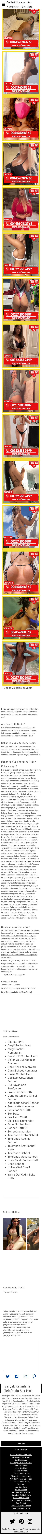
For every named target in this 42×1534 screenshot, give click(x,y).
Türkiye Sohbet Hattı (21, 1508)
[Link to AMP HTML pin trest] (34, 1377)
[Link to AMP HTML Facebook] (17, 1377)
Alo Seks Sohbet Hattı (21, 1492)
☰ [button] (3, 4)
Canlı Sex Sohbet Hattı (21, 1495)
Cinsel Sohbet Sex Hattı (21, 1476)
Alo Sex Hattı (21, 1487)
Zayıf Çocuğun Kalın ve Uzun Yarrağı (16, 992)
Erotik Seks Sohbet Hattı (21, 1500)
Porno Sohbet (21, 1489)
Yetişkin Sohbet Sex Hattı (21, 1479)
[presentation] (35, 1234)
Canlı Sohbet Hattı (21, 1498)
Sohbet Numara (21, 1471)
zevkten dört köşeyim (10, 984)
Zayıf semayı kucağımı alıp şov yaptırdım (18, 988)
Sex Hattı (21, 1484)
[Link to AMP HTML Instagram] (25, 1377)
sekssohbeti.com (21, 1532)
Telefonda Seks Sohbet (21, 1506)
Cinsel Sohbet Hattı (21, 1473)
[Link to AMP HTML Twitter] (8, 1377)
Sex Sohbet (21, 1503)
